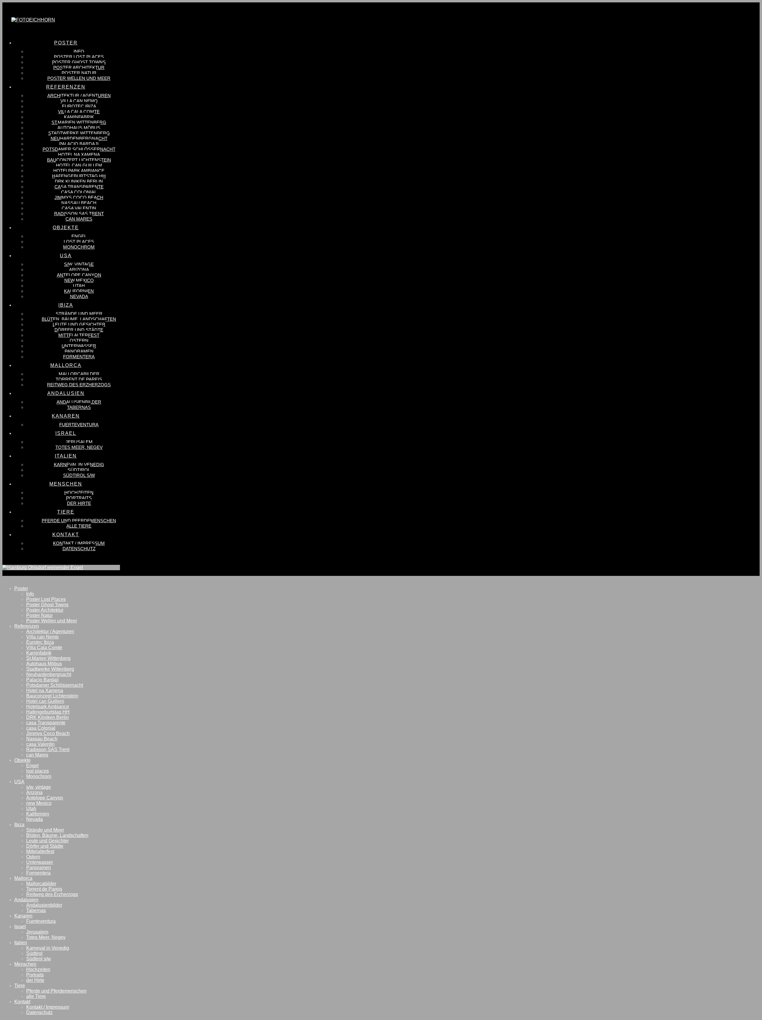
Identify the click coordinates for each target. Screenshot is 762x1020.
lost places (37, 770)
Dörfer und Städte (44, 846)
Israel (20, 926)
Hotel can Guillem (45, 701)
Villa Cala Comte (44, 647)
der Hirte (35, 980)
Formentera (38, 872)
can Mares (37, 754)
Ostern (33, 856)
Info (30, 593)
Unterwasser (39, 862)
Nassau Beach (41, 738)
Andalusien (26, 899)
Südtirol (34, 953)
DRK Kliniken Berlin (47, 717)
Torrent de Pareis (44, 889)
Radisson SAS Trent (47, 749)
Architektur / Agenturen (50, 631)
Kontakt (22, 1001)
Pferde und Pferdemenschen (56, 990)
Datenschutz (39, 1012)
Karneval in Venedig (47, 948)
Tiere (19, 985)
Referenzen (26, 626)
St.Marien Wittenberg (48, 658)
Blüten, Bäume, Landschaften (57, 835)
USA (19, 781)
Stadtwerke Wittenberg (50, 669)
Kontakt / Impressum (47, 1007)
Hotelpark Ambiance (47, 706)
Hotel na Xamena (44, 690)
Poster (21, 588)
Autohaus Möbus (44, 663)
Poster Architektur (44, 610)
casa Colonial (40, 728)
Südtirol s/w (38, 958)
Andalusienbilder (44, 905)
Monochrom (38, 776)
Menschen (25, 964)
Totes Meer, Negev (45, 937)
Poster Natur (39, 615)
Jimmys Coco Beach (48, 733)
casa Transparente (45, 722)
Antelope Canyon (44, 797)
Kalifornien (37, 813)
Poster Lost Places (46, 599)
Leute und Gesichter (47, 840)
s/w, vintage (38, 787)
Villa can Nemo (42, 636)
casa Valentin (40, 744)
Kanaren (23, 915)
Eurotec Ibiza (40, 642)
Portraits (35, 974)
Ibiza (19, 824)
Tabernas (36, 910)
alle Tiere (36, 996)
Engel (32, 765)
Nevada (34, 819)
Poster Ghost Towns (47, 604)
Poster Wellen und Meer (51, 620)
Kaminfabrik (38, 652)
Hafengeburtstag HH (48, 711)
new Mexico (38, 803)
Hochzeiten (38, 969)
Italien (20, 942)
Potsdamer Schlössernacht (54, 685)
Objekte (22, 760)
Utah (31, 808)
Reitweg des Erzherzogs (52, 894)
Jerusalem (37, 931)
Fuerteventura (41, 921)
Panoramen (38, 867)
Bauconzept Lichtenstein (52, 695)
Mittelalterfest (40, 851)
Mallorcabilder (41, 883)
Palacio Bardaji (42, 679)
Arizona (34, 792)
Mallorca (23, 878)
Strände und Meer (45, 830)
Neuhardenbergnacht (48, 674)
